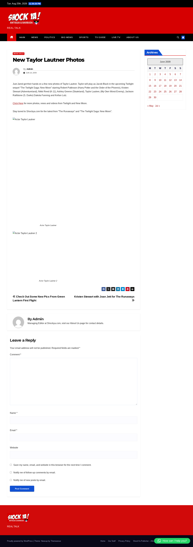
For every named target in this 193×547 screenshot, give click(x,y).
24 (160, 91)
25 (165, 91)
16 (155, 86)
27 (175, 91)
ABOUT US (132, 37)
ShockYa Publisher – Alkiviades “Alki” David (151, 541)
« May (150, 106)
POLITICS (49, 37)
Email (13, 430)
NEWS (34, 37)
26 (170, 91)
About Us (74, 323)
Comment (15, 354)
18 (165, 86)
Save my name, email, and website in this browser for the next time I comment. (52, 465)
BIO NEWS (67, 37)
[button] (178, 37)
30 (155, 97)
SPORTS (84, 37)
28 (180, 91)
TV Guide (100, 37)
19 (170, 86)
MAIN (22, 37)
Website (14, 447)
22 (150, 91)
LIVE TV (116, 37)
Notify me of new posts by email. (29, 480)
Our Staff (112, 541)
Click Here (18, 103)
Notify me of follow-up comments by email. (34, 472)
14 (180, 80)
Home (102, 541)
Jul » (157, 106)
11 (165, 80)
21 (180, 86)
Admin (30, 69)
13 (175, 80)
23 (155, 91)
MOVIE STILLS (19, 53)
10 (160, 80)
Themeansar (56, 541)
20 (175, 86)
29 (150, 97)
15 (150, 86)
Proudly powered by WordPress (20, 541)
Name (13, 413)
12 (170, 80)
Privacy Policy (124, 541)
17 (160, 86)
